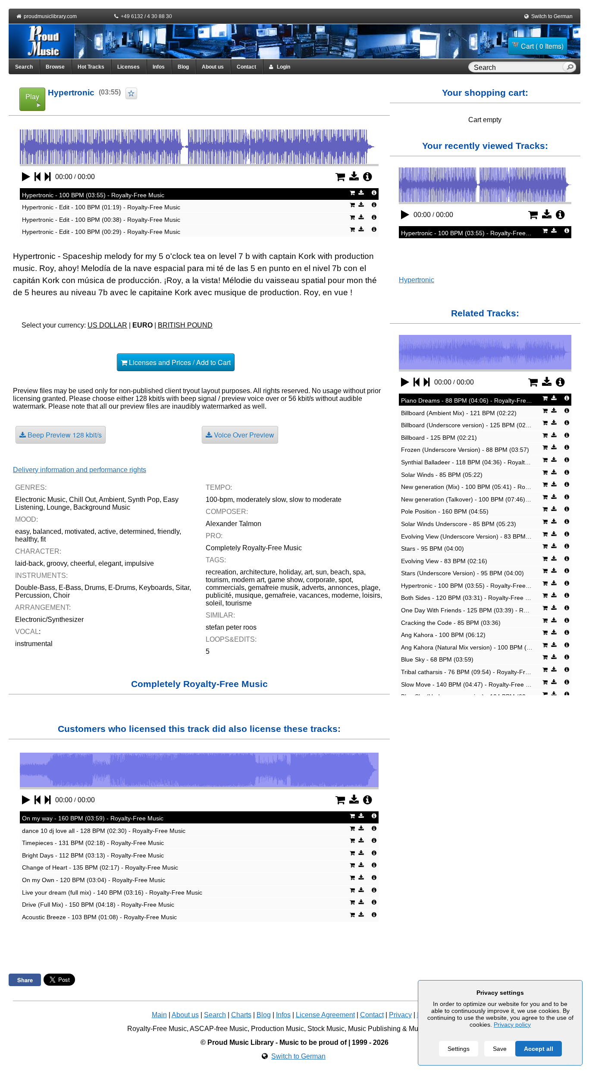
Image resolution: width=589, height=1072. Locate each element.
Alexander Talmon (233, 523)
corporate (320, 579)
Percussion (32, 595)
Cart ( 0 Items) (542, 46)
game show (285, 579)
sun (321, 572)
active (107, 531)
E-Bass (70, 587)
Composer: (227, 511)
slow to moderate (315, 499)
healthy (26, 539)
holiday (290, 572)
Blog (183, 67)
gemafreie (280, 595)
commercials (225, 587)
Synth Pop (144, 499)
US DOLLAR (107, 325)
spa (358, 572)
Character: (38, 551)
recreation (221, 572)
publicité (219, 595)
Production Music (277, 1028)
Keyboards (155, 587)
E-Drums (121, 587)
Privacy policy (512, 1024)
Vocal (27, 631)
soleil (214, 603)
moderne (345, 595)
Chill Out (82, 499)
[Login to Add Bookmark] (131, 93)
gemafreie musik (273, 587)
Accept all (538, 1048)
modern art (248, 579)
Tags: (216, 560)
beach (339, 572)
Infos (159, 67)
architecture (258, 572)
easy (22, 531)
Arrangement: (43, 607)
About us (213, 67)
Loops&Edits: (231, 639)
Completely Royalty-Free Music (254, 548)
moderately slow (261, 499)
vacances (313, 595)
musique (248, 595)
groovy (57, 563)
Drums (95, 587)
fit (43, 539)
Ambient (111, 499)
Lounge (58, 507)
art (308, 572)
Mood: (26, 519)
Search (24, 67)
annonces (343, 587)
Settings (459, 1048)
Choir (61, 595)
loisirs (371, 595)
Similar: (220, 615)
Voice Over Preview (243, 435)
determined (136, 531)
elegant (109, 563)
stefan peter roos (231, 627)
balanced (47, 531)
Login (281, 67)
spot (344, 579)
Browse (55, 67)
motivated (79, 531)
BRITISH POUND (185, 325)
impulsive (139, 563)
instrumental (34, 643)
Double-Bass (35, 587)
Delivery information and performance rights (79, 469)
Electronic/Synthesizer (49, 619)
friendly (168, 531)
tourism (217, 579)
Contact (246, 67)
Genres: (31, 487)
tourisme (239, 603)
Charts (241, 1014)
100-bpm (219, 499)
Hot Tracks (91, 67)
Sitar (182, 587)
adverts (313, 587)
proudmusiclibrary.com (50, 16)
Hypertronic (416, 280)
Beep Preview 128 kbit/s (64, 435)
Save (500, 1048)
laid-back (29, 563)
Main (159, 1014)
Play (32, 96)
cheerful (82, 563)
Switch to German (552, 16)
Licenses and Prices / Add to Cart (179, 362)
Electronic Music (40, 499)
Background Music (101, 507)
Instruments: (41, 575)
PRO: (214, 535)
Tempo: (219, 487)
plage (370, 587)
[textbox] (517, 67)
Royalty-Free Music (157, 1028)
